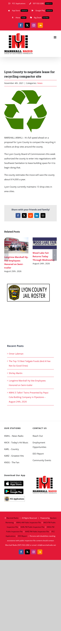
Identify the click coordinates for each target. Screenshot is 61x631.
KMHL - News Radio (13, 435)
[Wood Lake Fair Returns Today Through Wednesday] (45, 243)
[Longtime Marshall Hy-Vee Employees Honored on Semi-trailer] (16, 245)
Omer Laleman (16, 353)
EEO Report (38, 453)
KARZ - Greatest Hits (14, 455)
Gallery (20, 245)
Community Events (42, 460)
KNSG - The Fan (11, 462)
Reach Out (38, 435)
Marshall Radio (12, 518)
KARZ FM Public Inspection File (37, 531)
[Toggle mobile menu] (55, 37)
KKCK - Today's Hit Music (16, 442)
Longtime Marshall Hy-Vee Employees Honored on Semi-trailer (12, 245)
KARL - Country (11, 449)
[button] (6, 255)
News (40, 83)
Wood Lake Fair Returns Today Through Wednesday (40, 243)
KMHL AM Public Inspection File (28, 522)
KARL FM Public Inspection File (32, 527)
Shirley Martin (15, 373)
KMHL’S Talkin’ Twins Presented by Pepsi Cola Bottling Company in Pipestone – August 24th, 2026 (28, 397)
